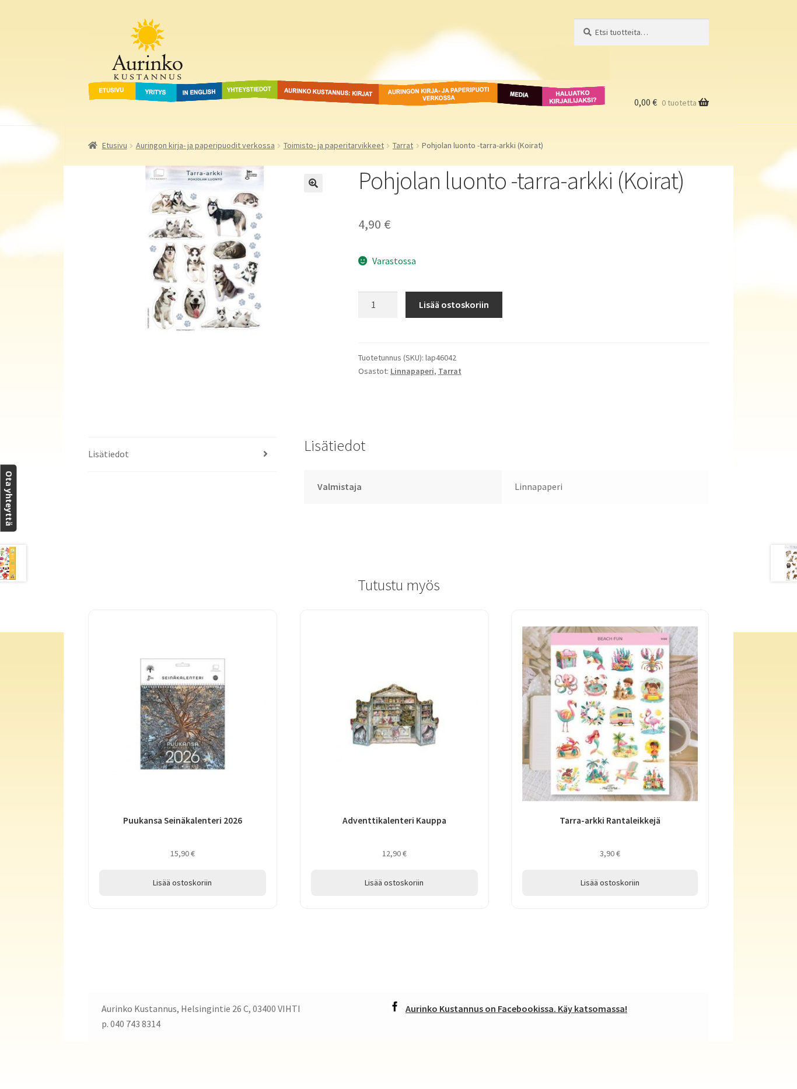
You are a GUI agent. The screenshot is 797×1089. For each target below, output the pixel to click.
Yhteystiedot (247, 87)
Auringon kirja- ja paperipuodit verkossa (424, 94)
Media (507, 87)
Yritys (147, 87)
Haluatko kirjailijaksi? (564, 94)
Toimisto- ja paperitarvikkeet (334, 145)
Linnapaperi (412, 371)
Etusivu (103, 87)
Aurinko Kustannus (160, 29)
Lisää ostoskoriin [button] (182, 882)
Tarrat (403, 145)
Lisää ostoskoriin (454, 304)
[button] (313, 183)
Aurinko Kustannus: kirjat (326, 87)
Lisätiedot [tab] (108, 454)
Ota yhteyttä (8, 498)
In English (199, 87)
